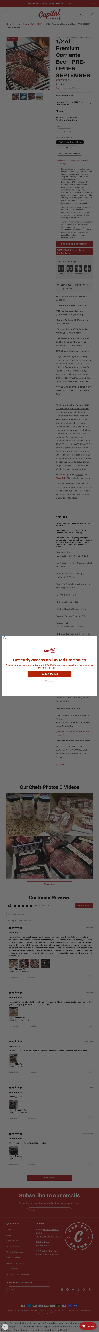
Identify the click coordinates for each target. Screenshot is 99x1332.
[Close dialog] (4, 638)
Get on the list (49, 673)
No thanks (49, 681)
